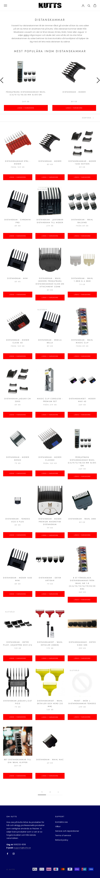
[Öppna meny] (5, 5)
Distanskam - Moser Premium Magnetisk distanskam (50, 522)
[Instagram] (14, 853)
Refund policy (61, 840)
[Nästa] (58, 792)
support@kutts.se (22, 847)
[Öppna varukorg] (95, 5)
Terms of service (63, 835)
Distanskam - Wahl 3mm (82, 519)
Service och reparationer (67, 831)
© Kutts (11, 869)
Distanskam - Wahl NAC (50, 759)
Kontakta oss (61, 822)
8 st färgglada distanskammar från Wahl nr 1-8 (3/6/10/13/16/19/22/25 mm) (82, 583)
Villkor (58, 826)
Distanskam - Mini (17, 278)
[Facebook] (7, 853)
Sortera (87, 118)
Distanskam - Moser (74, 92)
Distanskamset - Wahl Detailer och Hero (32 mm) (50, 704)
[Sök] (89, 5)
